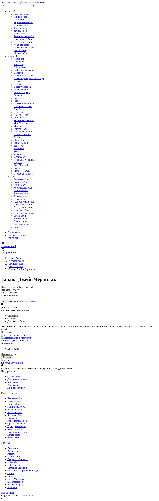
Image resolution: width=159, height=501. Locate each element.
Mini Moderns (21, 123)
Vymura (17, 154)
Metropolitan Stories (24, 120)
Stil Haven (19, 145)
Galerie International (24, 103)
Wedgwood (19, 157)
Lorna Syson (20, 117)
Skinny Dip (19, 140)
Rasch (17, 137)
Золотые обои (21, 28)
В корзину (7, 302)
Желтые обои (21, 53)
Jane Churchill (21, 165)
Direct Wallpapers (22, 86)
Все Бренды (7, 492)
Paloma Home (21, 129)
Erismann (18, 95)
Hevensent (19, 112)
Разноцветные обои (24, 36)
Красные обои (21, 44)
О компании (20, 221)
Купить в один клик (24, 301)
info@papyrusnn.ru (13, 363)
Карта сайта (13, 385)
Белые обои (20, 50)
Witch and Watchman (24, 159)
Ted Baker (19, 148)
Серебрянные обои (24, 47)
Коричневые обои (23, 22)
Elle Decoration (21, 89)
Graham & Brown (23, 106)
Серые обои (20, 33)
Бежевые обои (21, 14)
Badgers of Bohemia (24, 70)
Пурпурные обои (23, 42)
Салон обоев (14, 258)
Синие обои (20, 19)
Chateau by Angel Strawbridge (29, 78)
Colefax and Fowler (23, 173)
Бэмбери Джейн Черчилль (15, 340)
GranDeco (19, 109)
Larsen (17, 168)
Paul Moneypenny (23, 131)
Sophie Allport (21, 143)
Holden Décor (21, 114)
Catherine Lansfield (23, 75)
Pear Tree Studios (22, 134)
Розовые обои (21, 25)
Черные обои (20, 16)
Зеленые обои (21, 30)
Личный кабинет (10, 2)
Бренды (11, 56)
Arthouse (18, 64)
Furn (16, 100)
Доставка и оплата (23, 224)
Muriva (17, 126)
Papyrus (18, 162)
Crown (17, 81)
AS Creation (20, 67)
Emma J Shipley (22, 92)
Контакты (19, 227)
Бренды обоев (16, 263)
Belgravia (18, 72)
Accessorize (19, 58)
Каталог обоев (16, 261)
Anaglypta (19, 61)
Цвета (10, 11)
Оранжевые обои (23, 39)
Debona (17, 84)
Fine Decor (19, 98)
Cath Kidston (13, 465)
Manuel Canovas (22, 171)
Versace (17, 151)
